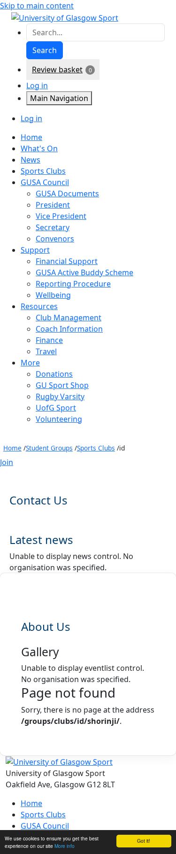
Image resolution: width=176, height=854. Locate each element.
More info (64, 845)
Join (6, 462)
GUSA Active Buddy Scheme (84, 272)
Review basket (57, 69)
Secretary (52, 227)
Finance (49, 340)
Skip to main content (37, 5)
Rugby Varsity (60, 396)
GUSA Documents (67, 193)
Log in (37, 85)
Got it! (143, 840)
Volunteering (59, 419)
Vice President (61, 216)
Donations (54, 374)
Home (12, 447)
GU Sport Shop (62, 385)
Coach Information (69, 329)
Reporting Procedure (73, 284)
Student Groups (49, 447)
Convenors (55, 238)
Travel (46, 351)
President (53, 205)
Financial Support (67, 261)
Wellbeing (53, 295)
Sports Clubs (96, 447)
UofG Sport (56, 408)
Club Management (68, 317)
